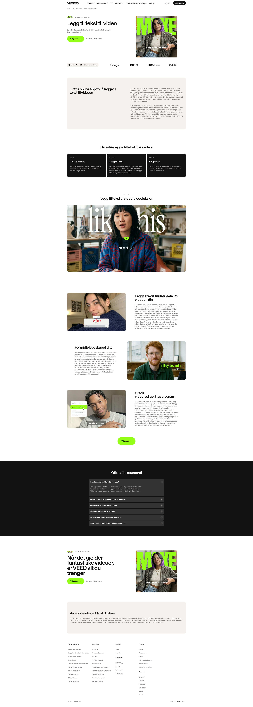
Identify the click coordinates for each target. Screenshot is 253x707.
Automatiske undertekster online (78, 664)
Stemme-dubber (97, 681)
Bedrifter (118, 653)
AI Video (94, 656)
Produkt (90, 3)
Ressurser (119, 3)
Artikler (118, 666)
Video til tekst (72, 678)
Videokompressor (74, 671)
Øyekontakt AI (96, 664)
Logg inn (167, 3)
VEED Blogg (119, 663)
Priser (117, 649)
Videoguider (119, 673)
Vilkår (141, 656)
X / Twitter (142, 684)
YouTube (141, 677)
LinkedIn (141, 681)
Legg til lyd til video (74, 649)
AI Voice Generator (98, 660)
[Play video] (126, 238)
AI (110, 3)
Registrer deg (179, 3)
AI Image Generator (98, 653)
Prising (151, 3)
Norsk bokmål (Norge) (176, 701)
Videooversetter (73, 681)
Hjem (68, 9)
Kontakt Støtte (143, 664)
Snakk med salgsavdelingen (136, 3)
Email (141, 695)
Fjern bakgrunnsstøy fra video (101, 671)
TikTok (141, 691)
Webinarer (119, 670)
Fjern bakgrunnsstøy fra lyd (100, 667)
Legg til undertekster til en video (78, 653)
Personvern (142, 653)
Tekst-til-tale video (98, 674)
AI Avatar (95, 649)
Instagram (142, 688)
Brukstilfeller (101, 3)
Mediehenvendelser (145, 667)
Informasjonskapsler (145, 660)
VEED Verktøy (77, 9)
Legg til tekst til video (75, 656)
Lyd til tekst (72, 660)
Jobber (141, 649)
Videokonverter (73, 674)
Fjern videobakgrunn (98, 678)
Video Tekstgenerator (75, 667)
